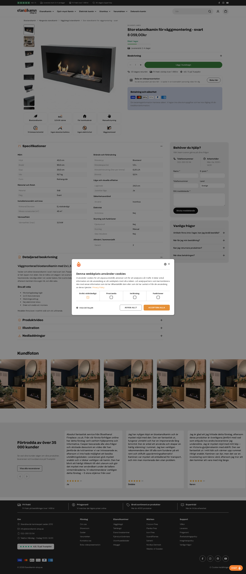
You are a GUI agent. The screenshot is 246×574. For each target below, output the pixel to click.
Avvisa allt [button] (131, 307)
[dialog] (123, 287)
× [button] (169, 264)
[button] (84, 307)
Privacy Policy (98, 287)
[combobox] (165, 264)
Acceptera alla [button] (156, 307)
